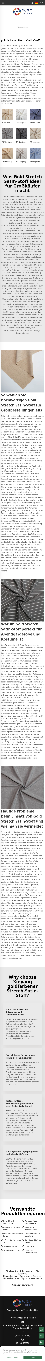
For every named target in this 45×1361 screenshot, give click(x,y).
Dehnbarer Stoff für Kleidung (33, 1241)
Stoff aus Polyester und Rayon (12, 1234)
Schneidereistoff (10, 1246)
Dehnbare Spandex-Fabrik (11, 1228)
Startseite (22, 27)
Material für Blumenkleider (31, 1228)
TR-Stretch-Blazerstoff (25, 142)
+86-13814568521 (22, 1343)
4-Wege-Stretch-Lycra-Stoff (12, 1241)
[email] (41, 1329)
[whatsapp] (41, 1342)
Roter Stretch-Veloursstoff (9, 1222)
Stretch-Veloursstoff (11, 1250)
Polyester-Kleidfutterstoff (31, 1251)
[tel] (41, 1335)
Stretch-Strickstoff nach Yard (32, 1234)
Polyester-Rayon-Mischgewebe (32, 1222)
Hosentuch (29, 1246)
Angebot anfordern (22, 1284)
